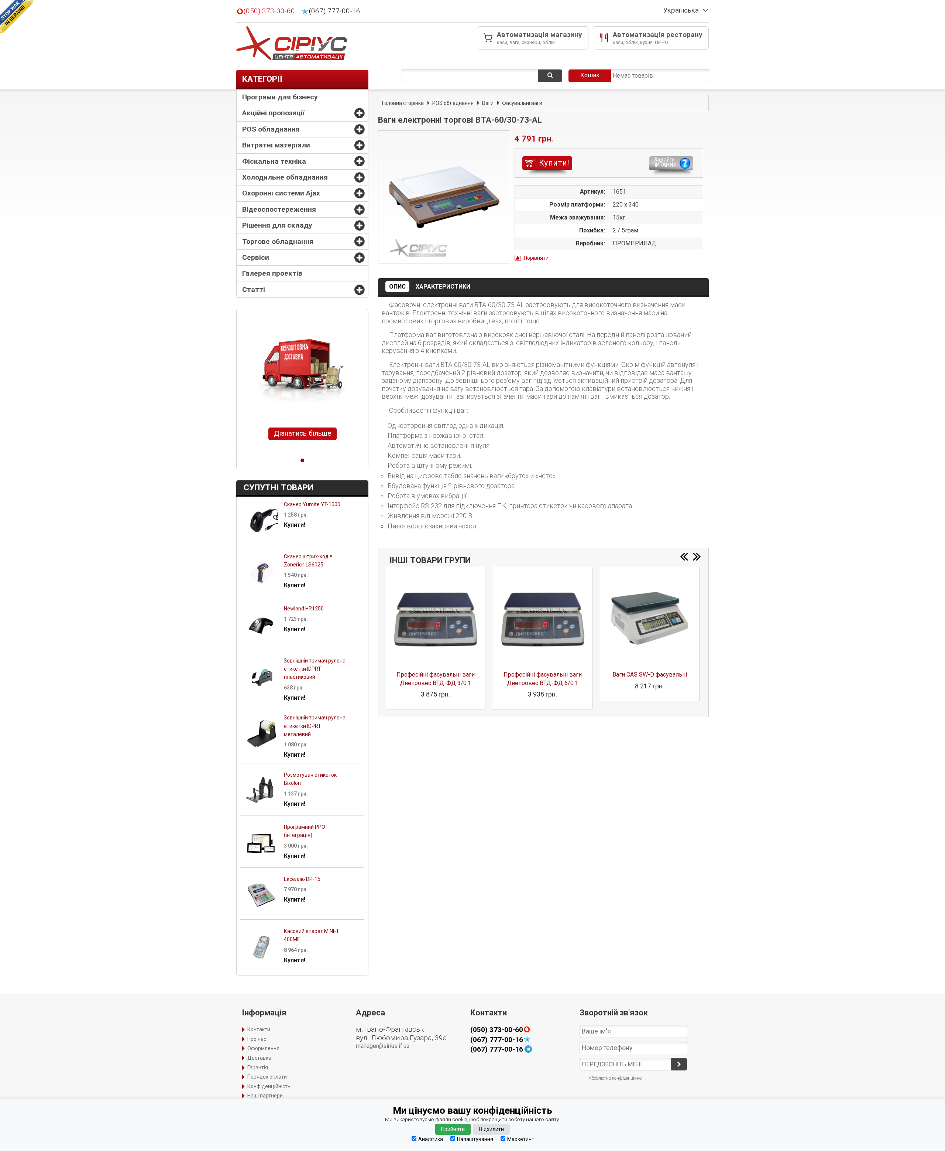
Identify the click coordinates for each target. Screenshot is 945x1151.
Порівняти (536, 258)
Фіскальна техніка (274, 161)
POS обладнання (271, 129)
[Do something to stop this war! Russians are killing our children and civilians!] (16, 16)
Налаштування (475, 1139)
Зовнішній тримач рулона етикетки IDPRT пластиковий (315, 669)
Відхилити (491, 1129)
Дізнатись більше (302, 433)
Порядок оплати (267, 1077)
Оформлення (263, 1048)
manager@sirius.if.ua (382, 1045)
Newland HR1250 (304, 609)
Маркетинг (520, 1139)
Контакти (258, 1029)
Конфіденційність (269, 1086)
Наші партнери (265, 1096)
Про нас (256, 1039)
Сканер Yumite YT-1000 (312, 504)
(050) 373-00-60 (269, 11)
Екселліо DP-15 (302, 879)
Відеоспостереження (279, 209)
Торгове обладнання (277, 241)
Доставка (259, 1058)
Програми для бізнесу (280, 97)
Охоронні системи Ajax (281, 193)
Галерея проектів (272, 273)
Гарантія (257, 1067)
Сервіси (255, 257)
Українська (681, 10)
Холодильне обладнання (285, 177)
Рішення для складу (277, 225)
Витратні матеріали (276, 145)
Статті (253, 289)
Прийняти (453, 1129)
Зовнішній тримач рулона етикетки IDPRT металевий (315, 726)
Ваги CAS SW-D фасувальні (649, 674)
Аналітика (430, 1139)
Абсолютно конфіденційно (615, 1078)
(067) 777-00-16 (334, 11)
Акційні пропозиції (273, 113)
